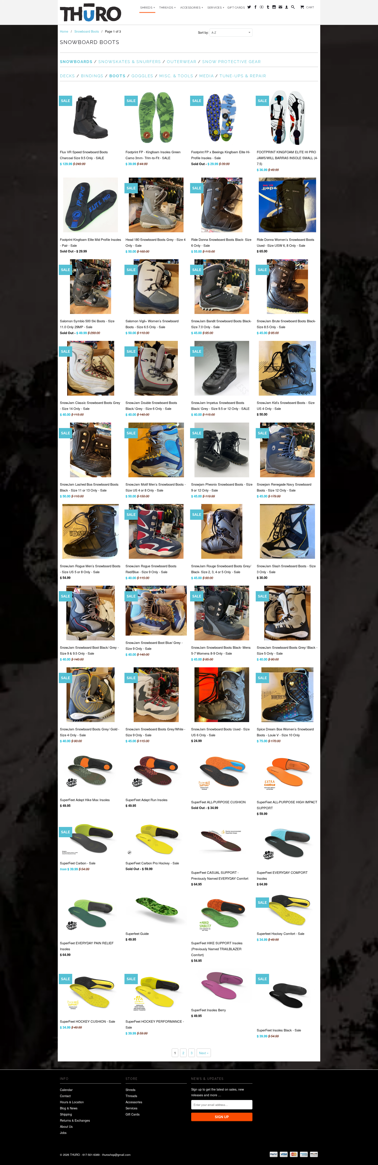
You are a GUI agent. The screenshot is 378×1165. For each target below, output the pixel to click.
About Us (66, 1126)
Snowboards (76, 61)
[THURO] (90, 12)
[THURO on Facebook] (255, 8)
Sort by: (204, 32)
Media (206, 76)
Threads (167, 7)
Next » (203, 1052)
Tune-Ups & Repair (242, 76)
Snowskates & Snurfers (129, 61)
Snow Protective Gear (231, 61)
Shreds (147, 7)
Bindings (92, 76)
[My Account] (287, 8)
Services (215, 7)
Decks (67, 76)
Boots (117, 76)
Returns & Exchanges (75, 1120)
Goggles (142, 76)
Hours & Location (72, 1102)
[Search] (293, 8)
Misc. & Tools (176, 76)
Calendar (66, 1089)
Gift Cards (236, 7)
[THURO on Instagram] (274, 8)
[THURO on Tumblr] (268, 8)
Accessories (191, 7)
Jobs (63, 1132)
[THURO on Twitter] (249, 8)
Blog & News (68, 1108)
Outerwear (181, 61)
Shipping (66, 1114)
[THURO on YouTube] (262, 8)
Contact (65, 1096)
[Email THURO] (280, 8)
